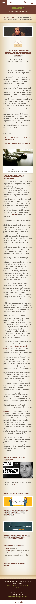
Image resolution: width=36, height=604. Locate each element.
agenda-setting (16, 551)
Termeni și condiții (14, 597)
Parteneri (25, 597)
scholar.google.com (10, 214)
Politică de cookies (11, 585)
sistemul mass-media (20, 555)
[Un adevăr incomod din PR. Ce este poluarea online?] (18, 526)
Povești (12, 17)
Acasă (6, 17)
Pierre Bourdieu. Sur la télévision (17, 144)
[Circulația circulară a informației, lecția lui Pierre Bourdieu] (18, 31)
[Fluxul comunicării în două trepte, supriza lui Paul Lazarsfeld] (18, 501)
